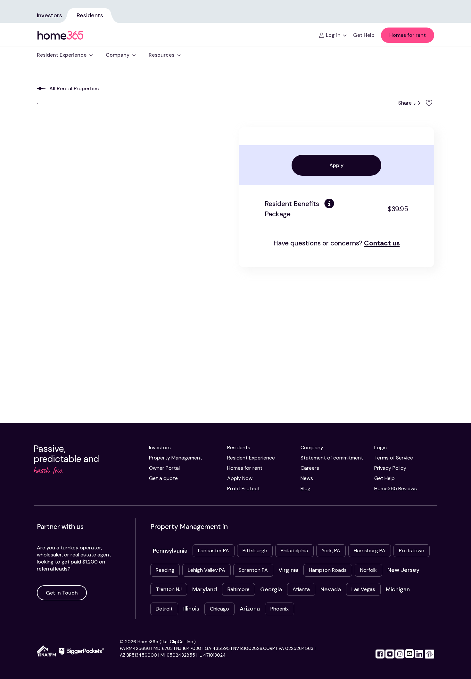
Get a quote (163, 478)
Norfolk (368, 570)
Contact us (382, 243)
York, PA (331, 550)
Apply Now (239, 478)
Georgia (271, 589)
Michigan (398, 589)
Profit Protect (243, 488)
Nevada (330, 589)
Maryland (204, 589)
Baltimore (238, 589)
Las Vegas (363, 589)
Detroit (164, 608)
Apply (336, 165)
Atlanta (301, 589)
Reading (165, 570)
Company (312, 447)
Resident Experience (251, 457)
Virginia (288, 570)
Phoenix (279, 608)
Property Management (175, 457)
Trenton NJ (169, 589)
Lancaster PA (213, 550)
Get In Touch (62, 592)
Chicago (219, 608)
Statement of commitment (332, 457)
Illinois (191, 608)
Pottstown (411, 550)
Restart (336, 274)
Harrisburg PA (369, 550)
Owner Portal (164, 468)
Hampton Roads (328, 570)
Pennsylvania (170, 551)
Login (380, 447)
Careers (310, 468)
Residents (90, 15)
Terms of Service (393, 457)
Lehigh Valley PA (206, 570)
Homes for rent (407, 35)
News (307, 478)
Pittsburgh (255, 550)
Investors (49, 15)
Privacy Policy (390, 468)
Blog (305, 488)
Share (405, 103)
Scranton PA (253, 570)
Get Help (384, 478)
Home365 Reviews (395, 488)
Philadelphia (294, 550)
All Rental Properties (74, 88)
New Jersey (403, 570)
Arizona (250, 608)
